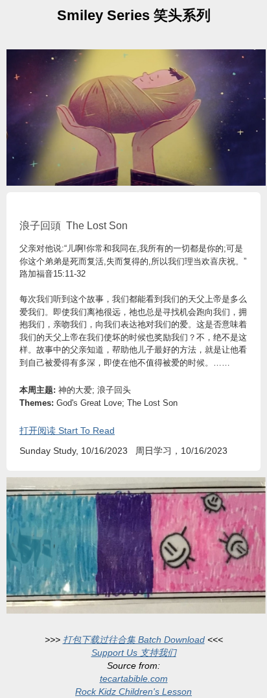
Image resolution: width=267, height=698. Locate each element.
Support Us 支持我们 (133, 652)
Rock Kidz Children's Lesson (133, 691)
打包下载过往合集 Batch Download (134, 639)
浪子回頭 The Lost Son (73, 225)
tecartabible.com (134, 678)
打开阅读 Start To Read (67, 430)
